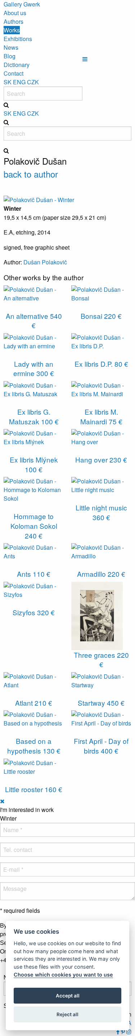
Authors (13, 21)
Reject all (67, 1014)
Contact (13, 73)
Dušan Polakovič (45, 262)
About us (15, 13)
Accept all (68, 996)
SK (8, 82)
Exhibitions (18, 39)
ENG (19, 82)
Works (12, 30)
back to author (31, 174)
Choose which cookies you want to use (63, 975)
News (11, 47)
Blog (9, 56)
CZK (33, 82)
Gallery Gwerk (22, 4)
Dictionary (17, 65)
